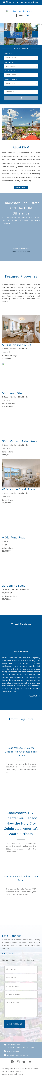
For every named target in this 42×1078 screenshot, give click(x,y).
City (6, 88)
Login (37, 2)
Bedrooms (10, 71)
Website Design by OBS (12, 1074)
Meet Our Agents (21, 252)
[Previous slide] (7, 34)
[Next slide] (35, 34)
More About (21, 187)
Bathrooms (10, 79)
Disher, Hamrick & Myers (29, 1068)
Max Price (9, 62)
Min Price (9, 54)
